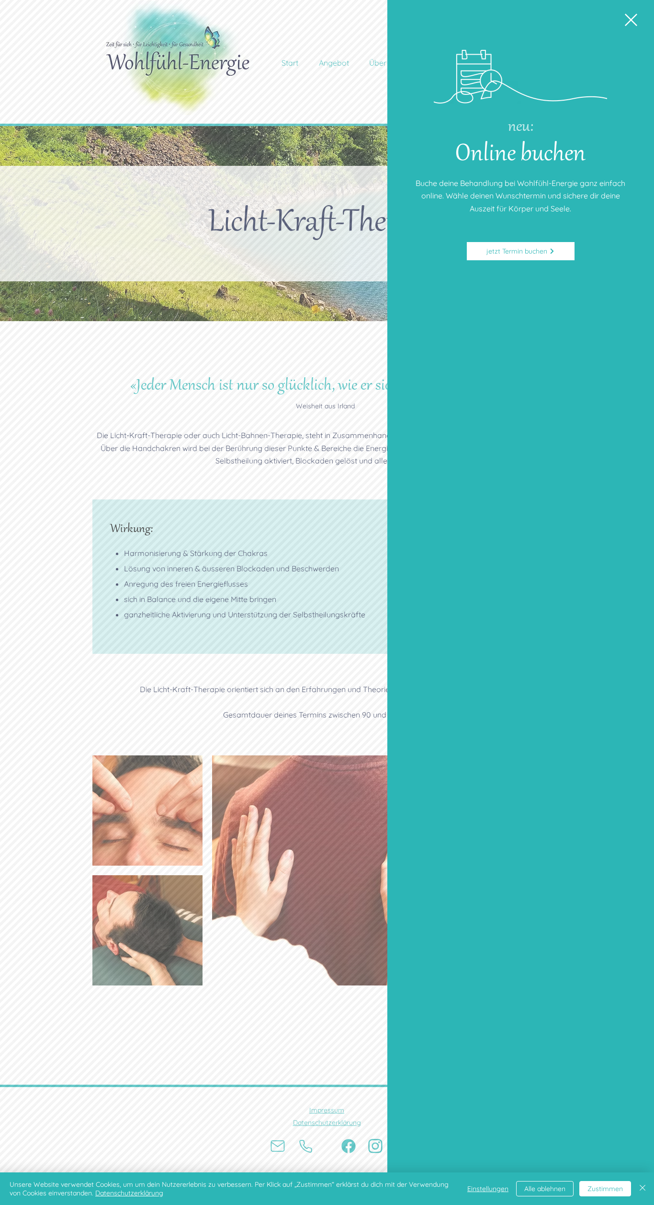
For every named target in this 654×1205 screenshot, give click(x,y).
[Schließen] (642, 1188)
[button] (631, 19)
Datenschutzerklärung (129, 1193)
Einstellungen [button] (487, 1188)
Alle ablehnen (544, 1188)
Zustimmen (605, 1188)
